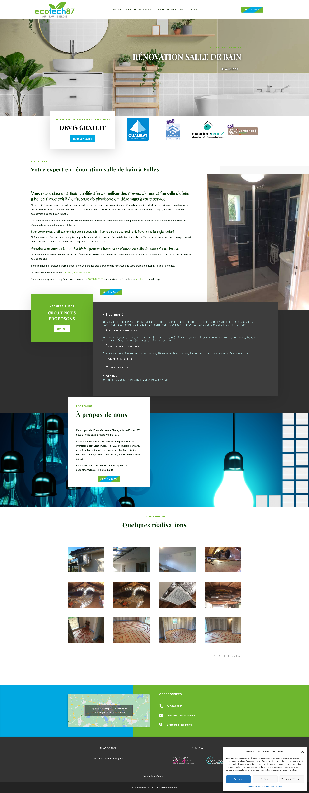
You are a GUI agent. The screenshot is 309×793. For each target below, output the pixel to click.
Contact (192, 10)
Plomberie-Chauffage (151, 10)
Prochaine (234, 656)
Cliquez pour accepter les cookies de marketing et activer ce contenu (108, 710)
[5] (86, 606)
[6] (131, 606)
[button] (302, 751)
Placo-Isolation (175, 10)
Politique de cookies (256, 787)
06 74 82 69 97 (252, 9)
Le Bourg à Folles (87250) (77, 272)
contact (140, 279)
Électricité (130, 10)
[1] (86, 571)
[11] (177, 642)
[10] (131, 642)
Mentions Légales (274, 787)
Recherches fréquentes (154, 776)
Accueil (116, 10)
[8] (223, 606)
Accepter (238, 779)
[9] (86, 642)
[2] (131, 571)
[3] (177, 571)
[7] (177, 606)
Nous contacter (82, 138)
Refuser (265, 779)
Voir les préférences (291, 779)
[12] (223, 642)
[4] (223, 571)
